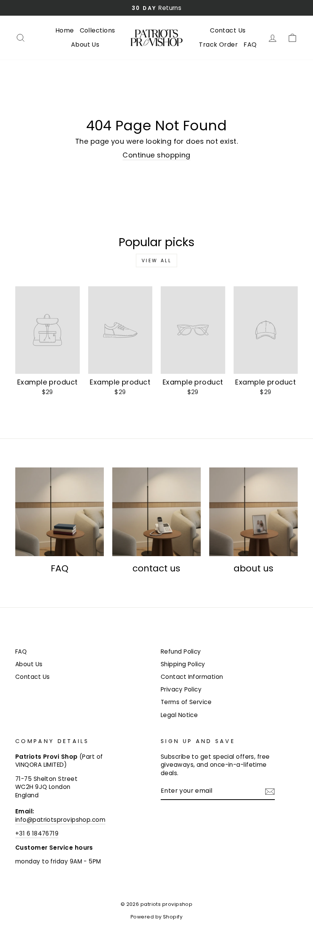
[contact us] (156, 511)
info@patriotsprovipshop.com (60, 820)
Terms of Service (186, 702)
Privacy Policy (181, 689)
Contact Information (192, 677)
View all (157, 260)
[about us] (253, 511)
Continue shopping (156, 155)
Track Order (218, 44)
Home (64, 30)
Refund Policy (181, 651)
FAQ (250, 44)
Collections (97, 30)
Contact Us (228, 30)
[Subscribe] (270, 791)
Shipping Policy (183, 664)
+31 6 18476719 (36, 833)
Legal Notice (179, 715)
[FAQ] (59, 511)
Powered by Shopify (156, 917)
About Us (85, 44)
